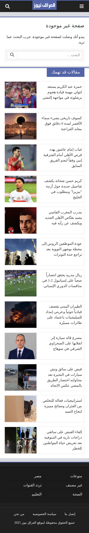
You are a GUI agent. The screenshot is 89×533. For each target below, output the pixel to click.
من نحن (19, 514)
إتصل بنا (70, 514)
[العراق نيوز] (44, 5)
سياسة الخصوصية (44, 514)
